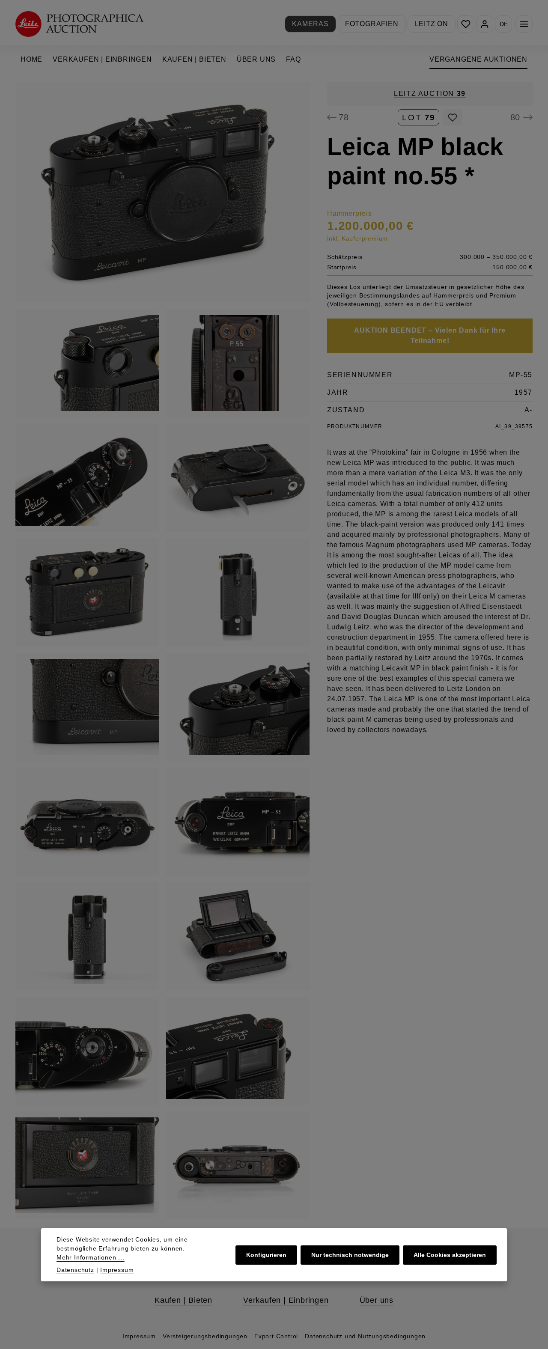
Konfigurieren (266, 1254)
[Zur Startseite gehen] (79, 23)
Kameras (310, 23)
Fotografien (372, 23)
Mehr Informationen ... (91, 1257)
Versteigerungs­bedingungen (205, 1336)
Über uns (376, 1300)
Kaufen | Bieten (183, 1300)
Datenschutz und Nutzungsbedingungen (365, 1336)
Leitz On (431, 23)
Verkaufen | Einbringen (286, 1300)
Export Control (276, 1336)
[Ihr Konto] (484, 24)
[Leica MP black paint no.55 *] (162, 192)
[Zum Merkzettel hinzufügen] (452, 117)
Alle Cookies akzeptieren (450, 1254)
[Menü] (524, 24)
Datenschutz (75, 1269)
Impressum (139, 1336)
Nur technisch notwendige (350, 1254)
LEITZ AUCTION (430, 93)
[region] (163, 650)
